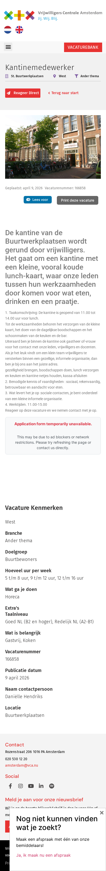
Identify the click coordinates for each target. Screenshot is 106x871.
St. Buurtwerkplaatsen (27, 76)
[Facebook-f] (10, 786)
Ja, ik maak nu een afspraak (43, 855)
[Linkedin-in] (41, 786)
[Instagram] (20, 786)
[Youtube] (31, 786)
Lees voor (40, 199)
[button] (8, 47)
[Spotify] (51, 786)
